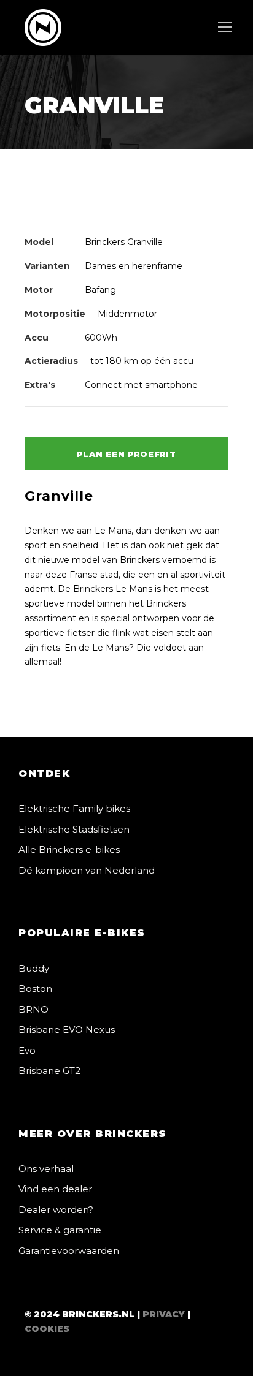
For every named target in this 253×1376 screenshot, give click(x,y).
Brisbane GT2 (49, 1070)
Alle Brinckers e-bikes (69, 849)
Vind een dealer (55, 1189)
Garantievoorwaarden (68, 1251)
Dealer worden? (55, 1209)
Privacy (163, 1314)
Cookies (47, 1328)
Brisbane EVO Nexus (66, 1029)
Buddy (33, 968)
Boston (35, 988)
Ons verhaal (46, 1168)
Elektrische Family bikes (74, 808)
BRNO (33, 1009)
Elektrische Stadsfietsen (74, 829)
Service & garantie (59, 1230)
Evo (27, 1050)
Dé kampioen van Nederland (86, 870)
